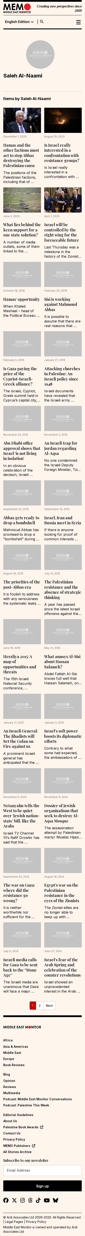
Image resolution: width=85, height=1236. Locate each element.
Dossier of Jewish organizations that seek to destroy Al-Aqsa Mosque (61, 813)
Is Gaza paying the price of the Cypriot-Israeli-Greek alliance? (20, 376)
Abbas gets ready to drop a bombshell (21, 520)
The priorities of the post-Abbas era (21, 584)
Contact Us (11, 1133)
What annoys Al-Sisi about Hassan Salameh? (62, 661)
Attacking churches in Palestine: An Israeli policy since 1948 (62, 376)
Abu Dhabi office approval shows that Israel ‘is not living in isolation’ (21, 450)
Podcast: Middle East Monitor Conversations (37, 1099)
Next (49, 1005)
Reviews (9, 1087)
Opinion (9, 1081)
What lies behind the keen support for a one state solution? (22, 230)
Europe (8, 1059)
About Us (10, 1121)
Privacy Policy (14, 1139)
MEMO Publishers (16, 1146)
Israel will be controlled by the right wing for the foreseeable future (61, 232)
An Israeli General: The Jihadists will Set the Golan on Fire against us (20, 738)
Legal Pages (14, 1222)
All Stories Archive (17, 1152)
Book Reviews (14, 1065)
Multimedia (11, 1093)
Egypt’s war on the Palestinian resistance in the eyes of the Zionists (61, 892)
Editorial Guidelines (18, 1115)
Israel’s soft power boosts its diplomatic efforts (63, 736)
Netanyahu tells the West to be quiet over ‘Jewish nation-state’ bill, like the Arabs (21, 816)
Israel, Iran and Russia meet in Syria (62, 520)
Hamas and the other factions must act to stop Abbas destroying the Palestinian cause (21, 155)
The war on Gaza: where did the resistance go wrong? (19, 892)
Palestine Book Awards (20, 1127)
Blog (6, 1074)
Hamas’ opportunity (21, 299)
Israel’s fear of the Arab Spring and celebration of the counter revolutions (62, 967)
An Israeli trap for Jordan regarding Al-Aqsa (60, 448)
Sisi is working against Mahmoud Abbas (60, 304)
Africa (8, 1040)
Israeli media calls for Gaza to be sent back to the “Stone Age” (20, 967)
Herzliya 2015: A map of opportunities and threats (19, 664)
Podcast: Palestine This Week (26, 1105)
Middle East (12, 1053)
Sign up (42, 1186)
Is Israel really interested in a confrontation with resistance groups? (61, 153)
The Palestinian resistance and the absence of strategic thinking (62, 589)
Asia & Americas (15, 1046)
